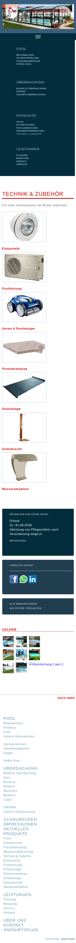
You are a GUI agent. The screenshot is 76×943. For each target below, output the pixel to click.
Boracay (10, 782)
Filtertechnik (25, 125)
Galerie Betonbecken (19, 736)
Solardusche (12, 449)
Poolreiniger (13, 869)
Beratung (22, 158)
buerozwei (68, 938)
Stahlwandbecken (28, 61)
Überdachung (30, 82)
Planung (22, 155)
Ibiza (7, 777)
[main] (38, 334)
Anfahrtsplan (21, 930)
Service (21, 161)
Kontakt (14, 925)
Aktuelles (16, 829)
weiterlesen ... (19, 541)
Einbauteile (11, 248)
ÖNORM (20, 91)
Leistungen (27, 149)
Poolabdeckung (27, 128)
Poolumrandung (14, 368)
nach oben (66, 698)
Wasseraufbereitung (30, 131)
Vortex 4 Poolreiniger (18, 328)
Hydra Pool (24, 64)
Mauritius (10, 790)
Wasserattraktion (15, 489)
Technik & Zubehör (28, 134)
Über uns (15, 920)
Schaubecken (20, 819)
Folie (19, 122)
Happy (8, 753)
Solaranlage (11, 408)
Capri (8, 799)
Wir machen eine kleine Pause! (29, 514)
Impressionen (20, 824)
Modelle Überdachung (31, 88)
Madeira (9, 795)
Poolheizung (12, 288)
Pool (21, 49)
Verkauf (21, 164)
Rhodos (9, 786)
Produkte (26, 115)
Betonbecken (25, 55)
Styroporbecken (27, 58)
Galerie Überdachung (31, 94)
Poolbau (10, 727)
